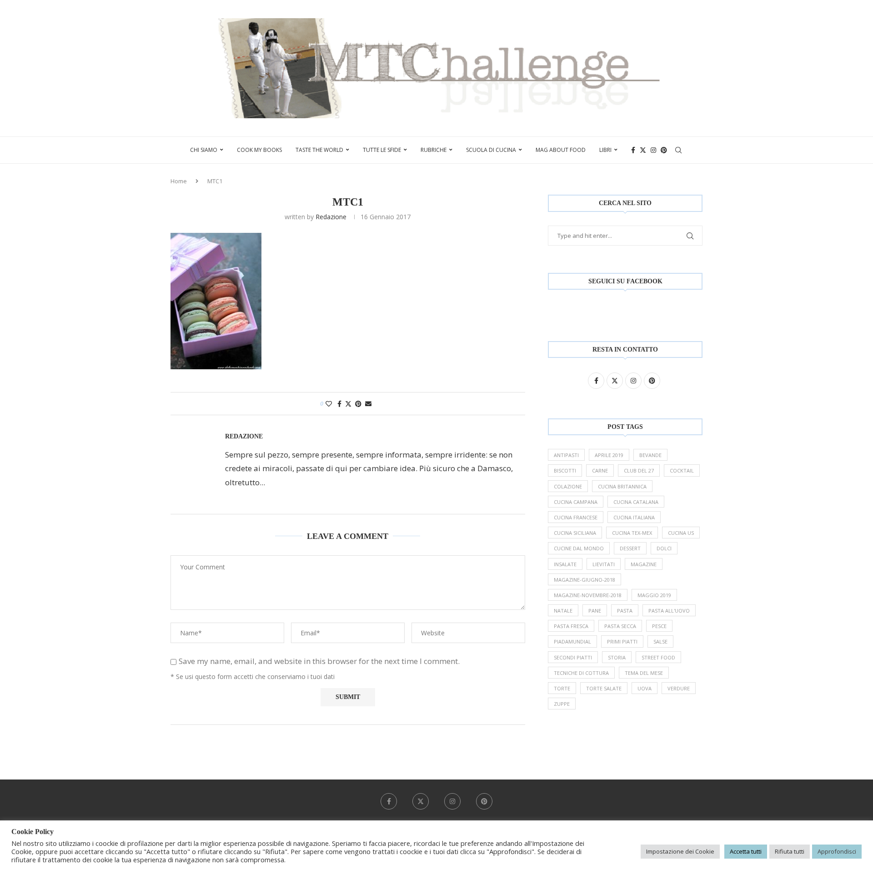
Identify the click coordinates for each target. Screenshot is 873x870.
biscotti (565, 470)
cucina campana (575, 501)
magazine (644, 564)
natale (563, 610)
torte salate (604, 688)
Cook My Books (259, 150)
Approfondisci (837, 851)
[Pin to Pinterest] (358, 403)
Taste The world (319, 150)
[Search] (678, 150)
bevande (650, 455)
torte (562, 688)
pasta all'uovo (669, 610)
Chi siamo (203, 150)
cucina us (681, 532)
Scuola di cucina (491, 150)
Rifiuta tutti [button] (789, 851)
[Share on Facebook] (339, 403)
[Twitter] (643, 150)
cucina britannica (622, 486)
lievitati (603, 564)
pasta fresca (571, 626)
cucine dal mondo (579, 548)
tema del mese (644, 672)
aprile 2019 (609, 455)
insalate (565, 564)
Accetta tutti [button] (746, 851)
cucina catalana (635, 501)
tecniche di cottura (581, 672)
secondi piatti (573, 657)
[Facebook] (633, 150)
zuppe (562, 703)
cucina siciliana (575, 532)
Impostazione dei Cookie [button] (680, 851)
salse (660, 641)
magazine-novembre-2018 (588, 595)
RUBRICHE (434, 150)
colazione (568, 486)
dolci (664, 548)
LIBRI (605, 150)
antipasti (566, 455)
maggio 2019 (654, 595)
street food (658, 657)
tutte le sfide (382, 150)
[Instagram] (653, 150)
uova (644, 688)
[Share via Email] (368, 403)
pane (594, 610)
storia (617, 657)
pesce (659, 626)
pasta (624, 610)
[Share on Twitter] (348, 403)
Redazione (331, 216)
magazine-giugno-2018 (584, 579)
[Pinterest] (664, 150)
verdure (678, 688)
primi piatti (622, 641)
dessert (630, 548)
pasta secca (620, 626)
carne (600, 470)
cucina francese (575, 517)
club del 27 (639, 470)
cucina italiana (634, 517)
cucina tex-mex (632, 532)
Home (179, 181)
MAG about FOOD (561, 150)
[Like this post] (329, 403)
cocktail (682, 470)
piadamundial (572, 641)
